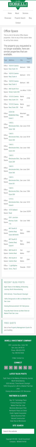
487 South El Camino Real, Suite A (13, 242)
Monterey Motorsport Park (18, 408)
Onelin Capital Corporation (18, 413)
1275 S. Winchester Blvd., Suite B (14, 202)
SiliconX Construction (18, 418)
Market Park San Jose (18, 405)
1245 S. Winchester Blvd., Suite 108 (14, 126)
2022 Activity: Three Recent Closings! (16, 294)
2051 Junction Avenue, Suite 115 (13, 221)
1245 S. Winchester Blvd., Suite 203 (14, 148)
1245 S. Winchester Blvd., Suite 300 (14, 169)
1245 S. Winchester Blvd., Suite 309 (14, 191)
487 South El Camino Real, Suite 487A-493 (13, 231)
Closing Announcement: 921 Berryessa (16, 306)
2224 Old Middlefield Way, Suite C (14, 115)
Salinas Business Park (18, 416)
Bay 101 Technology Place (18, 400)
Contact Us (20, 358)
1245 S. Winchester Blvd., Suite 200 (14, 137)
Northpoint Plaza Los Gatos (18, 411)
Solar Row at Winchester (18, 421)
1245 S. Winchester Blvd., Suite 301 (14, 180)
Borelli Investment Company (18, 5)
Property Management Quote (20, 327)
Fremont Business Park (18, 403)
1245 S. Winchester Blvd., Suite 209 (14, 158)
